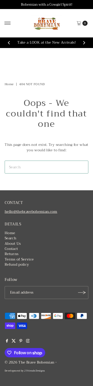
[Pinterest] (20, 341)
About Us (13, 244)
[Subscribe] (81, 292)
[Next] (84, 42)
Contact (11, 249)
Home (9, 84)
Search (10, 238)
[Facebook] (7, 341)
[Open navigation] (8, 23)
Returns (11, 254)
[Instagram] (28, 341)
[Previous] (9, 42)
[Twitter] (14, 341)
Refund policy (17, 264)
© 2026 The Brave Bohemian (30, 362)
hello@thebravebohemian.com (31, 212)
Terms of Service (19, 259)
